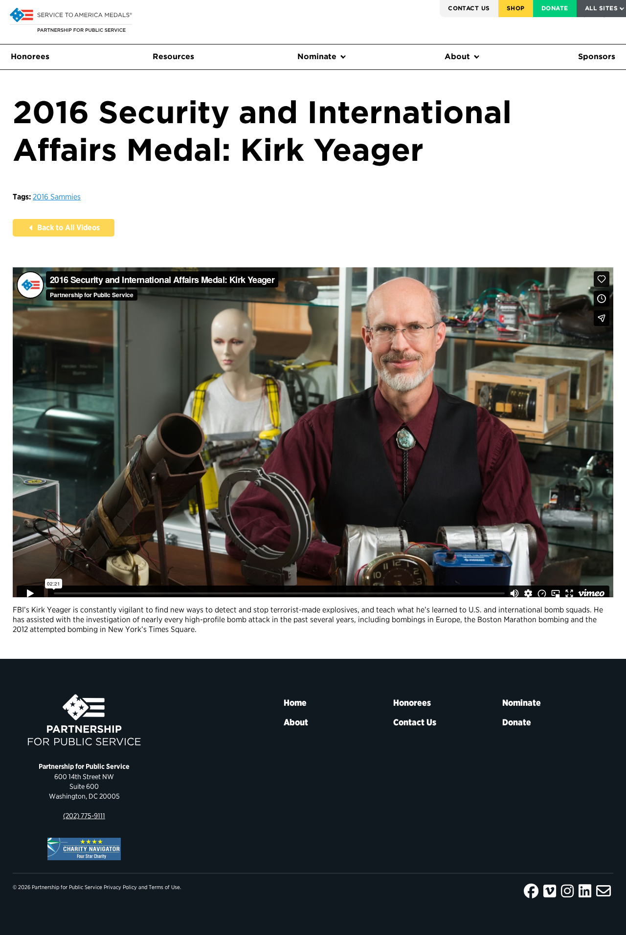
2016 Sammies (57, 196)
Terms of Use (164, 887)
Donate (554, 8)
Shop (516, 8)
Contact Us (469, 8)
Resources (173, 56)
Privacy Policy (120, 887)
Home (295, 702)
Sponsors (596, 56)
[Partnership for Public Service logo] (84, 720)
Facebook (531, 891)
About (457, 56)
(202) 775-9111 (84, 815)
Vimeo (550, 891)
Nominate (316, 56)
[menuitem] (469, 8)
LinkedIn (585, 891)
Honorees (30, 56)
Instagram (567, 891)
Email (603, 891)
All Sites (601, 8)
